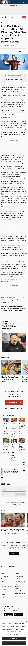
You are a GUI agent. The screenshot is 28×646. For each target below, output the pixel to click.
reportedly (20, 211)
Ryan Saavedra (5, 45)
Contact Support (19, 576)
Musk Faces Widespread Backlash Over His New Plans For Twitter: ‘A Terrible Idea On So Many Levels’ (13, 308)
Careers (17, 573)
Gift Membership (19, 578)
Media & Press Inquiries (18, 587)
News (2, 573)
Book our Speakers (6, 592)
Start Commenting (14, 402)
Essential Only (14, 638)
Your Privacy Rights (20, 581)
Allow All (14, 643)
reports (18, 200)
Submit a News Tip (19, 596)
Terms (3, 594)
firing (2, 194)
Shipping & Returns (19, 590)
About (3, 584)
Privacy (3, 597)
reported (19, 106)
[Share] (25, 51)
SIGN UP (24, 17)
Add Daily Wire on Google (15, 79)
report (10, 172)
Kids (2, 581)
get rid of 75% (7, 189)
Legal (16, 584)
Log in (23, 408)
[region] (14, 632)
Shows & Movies (5, 576)
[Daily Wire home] (14, 17)
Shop (2, 578)
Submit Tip (14, 553)
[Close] (26, 621)
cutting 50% (9, 198)
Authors (3, 589)
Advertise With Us (6, 586)
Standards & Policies (20, 593)
